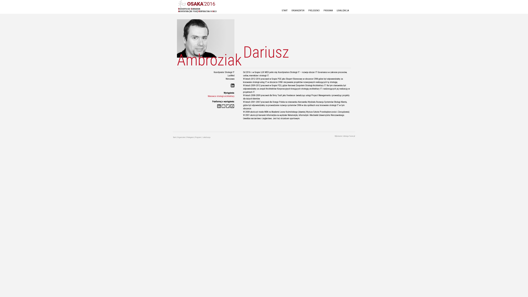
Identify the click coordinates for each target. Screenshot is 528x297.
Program (328, 10)
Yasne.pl (352, 136)
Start (285, 10)
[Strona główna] (197, 6)
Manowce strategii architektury (221, 96)
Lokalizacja (343, 10)
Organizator (298, 10)
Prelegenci (314, 10)
